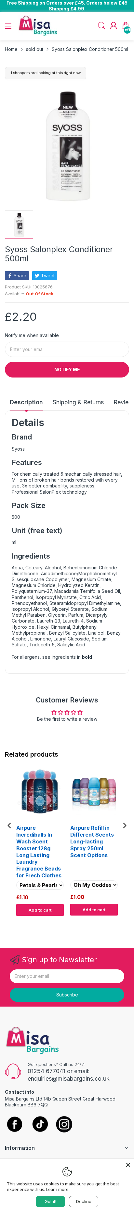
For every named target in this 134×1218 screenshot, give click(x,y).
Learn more (57, 1189)
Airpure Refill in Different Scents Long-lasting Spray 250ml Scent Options (92, 841)
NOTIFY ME (67, 369)
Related (121, 922)
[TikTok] (40, 1124)
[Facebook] (14, 1124)
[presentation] (9, 825)
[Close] (128, 1165)
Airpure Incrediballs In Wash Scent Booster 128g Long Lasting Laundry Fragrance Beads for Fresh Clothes (38, 852)
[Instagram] (64, 1124)
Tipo (108, 922)
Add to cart (40, 910)
